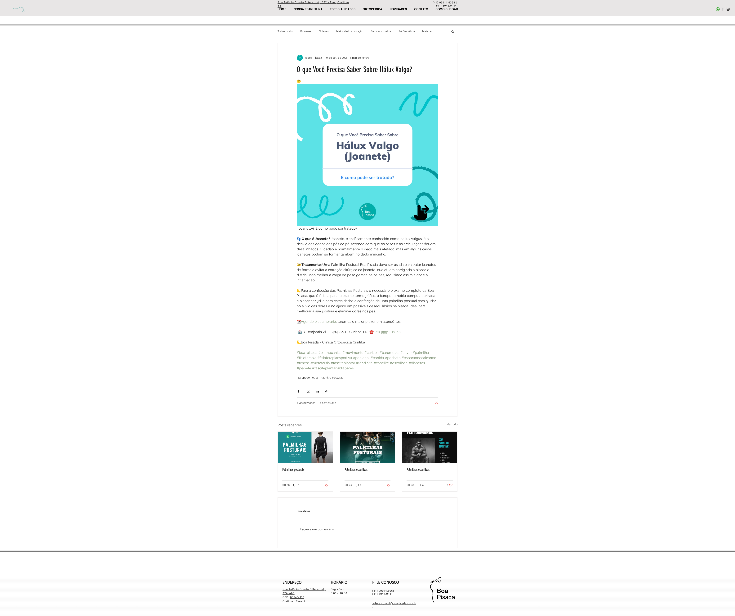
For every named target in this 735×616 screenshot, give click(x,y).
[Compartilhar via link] (326, 391)
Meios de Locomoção (349, 31)
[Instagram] (728, 9)
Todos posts (285, 31)
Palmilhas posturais (293, 469)
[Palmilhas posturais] (305, 447)
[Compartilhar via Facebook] (298, 391)
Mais (425, 31)
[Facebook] (723, 9)
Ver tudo (452, 424)
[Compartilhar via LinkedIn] (317, 391)
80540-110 (297, 597)
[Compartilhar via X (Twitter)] (308, 391)
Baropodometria (381, 31)
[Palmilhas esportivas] (367, 447)
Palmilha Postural (332, 377)
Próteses (305, 31)
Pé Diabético (407, 31)
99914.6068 (387, 590)
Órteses (324, 31)
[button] (452, 31)
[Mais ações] (436, 57)
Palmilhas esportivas (356, 469)
